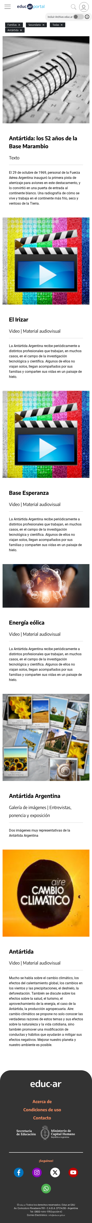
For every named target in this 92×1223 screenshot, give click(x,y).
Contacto (42, 1117)
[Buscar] (73, 7)
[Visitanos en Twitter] (55, 1172)
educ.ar (22, 1205)
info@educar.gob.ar (57, 1215)
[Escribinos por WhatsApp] (46, 1189)
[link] (84, 7)
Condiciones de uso (42, 1109)
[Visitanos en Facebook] (19, 1172)
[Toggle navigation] (4, 2)
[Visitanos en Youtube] (73, 1172)
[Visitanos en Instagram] (37, 1172)
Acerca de (42, 1101)
